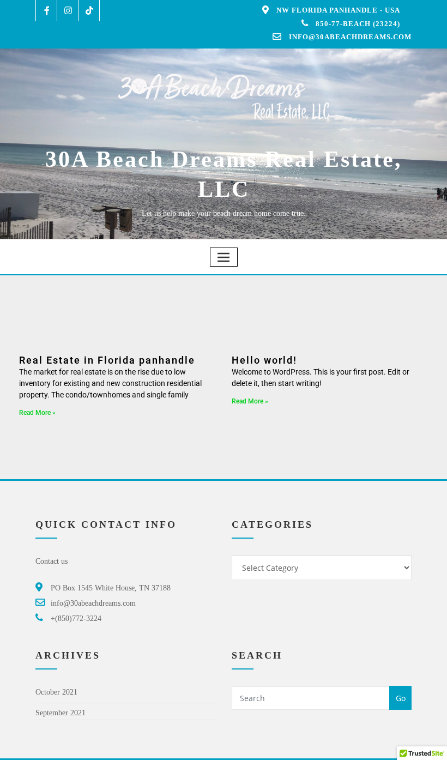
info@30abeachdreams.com (350, 37)
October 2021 (56, 692)
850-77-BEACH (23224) (358, 24)
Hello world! (264, 360)
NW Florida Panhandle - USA (338, 10)
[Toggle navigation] (224, 257)
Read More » (37, 413)
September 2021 (60, 713)
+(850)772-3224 (76, 618)
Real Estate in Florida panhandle (107, 360)
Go (401, 698)
